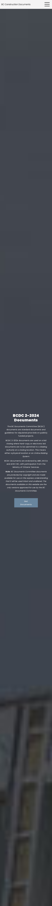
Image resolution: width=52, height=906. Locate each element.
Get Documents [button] (26, 503)
